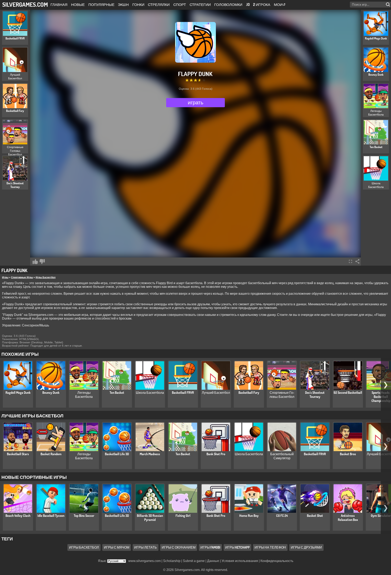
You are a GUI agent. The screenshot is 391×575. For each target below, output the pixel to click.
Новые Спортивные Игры (34, 477)
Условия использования (240, 561)
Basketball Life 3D (117, 454)
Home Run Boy (249, 516)
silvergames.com (25, 4)
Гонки (138, 4)
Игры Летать (145, 547)
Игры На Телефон (270, 547)
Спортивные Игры (22, 277)
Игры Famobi (210, 547)
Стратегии (200, 4)
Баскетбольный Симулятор (282, 456)
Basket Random (51, 454)
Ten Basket (117, 393)
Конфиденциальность (276, 561)
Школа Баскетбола (150, 393)
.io (248, 4)
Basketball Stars (18, 454)
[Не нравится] (42, 261)
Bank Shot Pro (215, 454)
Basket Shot (315, 516)
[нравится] (35, 261)
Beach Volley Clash (17, 516)
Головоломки (228, 4)
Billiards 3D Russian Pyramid (150, 518)
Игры (5, 277)
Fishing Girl (183, 516)
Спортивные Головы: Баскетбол (281, 395)
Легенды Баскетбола (84, 395)
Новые (78, 4)
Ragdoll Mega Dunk (18, 393)
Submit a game (194, 561)
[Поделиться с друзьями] (357, 261)
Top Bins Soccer (84, 516)
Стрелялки (159, 4)
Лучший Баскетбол (216, 393)
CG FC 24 (282, 516)
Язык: (102, 561)
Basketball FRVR (183, 393)
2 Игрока (261, 4)
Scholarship (171, 561)
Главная (59, 4)
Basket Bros (348, 454)
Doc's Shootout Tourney (315, 395)
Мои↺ (280, 4)
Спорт (179, 4)
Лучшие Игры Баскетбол (32, 415)
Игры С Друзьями (306, 547)
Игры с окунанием (179, 547)
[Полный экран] (350, 261)
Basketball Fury (248, 393)
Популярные (101, 4)
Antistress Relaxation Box (348, 518)
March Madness (150, 454)
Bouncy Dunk (50, 393)
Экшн (123, 4)
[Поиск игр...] (388, 5)
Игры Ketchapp (237, 547)
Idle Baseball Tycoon (50, 516)
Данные (213, 561)
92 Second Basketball (348, 393)
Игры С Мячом (116, 547)
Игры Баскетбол (46, 277)
